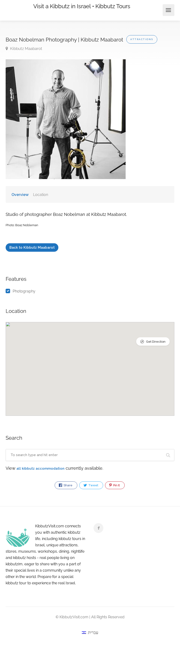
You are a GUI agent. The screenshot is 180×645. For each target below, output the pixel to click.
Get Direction (155, 341)
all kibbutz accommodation (40, 468)
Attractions (141, 39)
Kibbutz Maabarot (25, 48)
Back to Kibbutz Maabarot (32, 247)
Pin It (116, 485)
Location (40, 194)
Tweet (93, 485)
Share (67, 485)
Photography (24, 291)
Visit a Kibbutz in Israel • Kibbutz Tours (81, 6)
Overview (20, 194)
